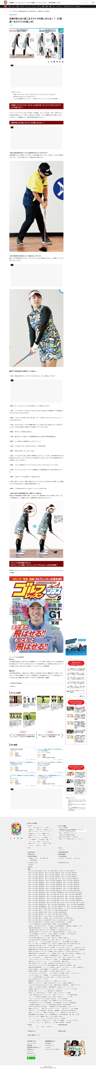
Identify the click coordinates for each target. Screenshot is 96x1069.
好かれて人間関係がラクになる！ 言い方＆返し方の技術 (60, 1000)
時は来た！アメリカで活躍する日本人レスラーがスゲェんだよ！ (72, 838)
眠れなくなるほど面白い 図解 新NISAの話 (75, 906)
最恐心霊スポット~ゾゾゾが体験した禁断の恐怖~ (55, 1022)
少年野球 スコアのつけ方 (75, 985)
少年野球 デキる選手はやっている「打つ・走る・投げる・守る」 (42, 989)
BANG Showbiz (62, 1031)
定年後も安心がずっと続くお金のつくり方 (69, 1012)
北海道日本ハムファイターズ (34, 833)
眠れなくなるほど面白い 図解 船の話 (69, 874)
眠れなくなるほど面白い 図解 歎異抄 (69, 876)
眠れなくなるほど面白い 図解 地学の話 (71, 884)
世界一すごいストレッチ (72, 939)
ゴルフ (13, 6)
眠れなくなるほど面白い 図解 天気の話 (54, 886)
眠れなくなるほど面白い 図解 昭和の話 (54, 882)
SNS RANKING (49, 1026)
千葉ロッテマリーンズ (47, 835)
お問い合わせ (30, 1053)
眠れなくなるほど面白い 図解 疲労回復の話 (76, 908)
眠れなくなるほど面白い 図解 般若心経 (71, 886)
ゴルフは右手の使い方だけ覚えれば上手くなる (59, 975)
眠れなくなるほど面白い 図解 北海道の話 (37, 902)
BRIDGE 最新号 (62, 854)
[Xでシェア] (48, 62)
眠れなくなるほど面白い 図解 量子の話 (71, 888)
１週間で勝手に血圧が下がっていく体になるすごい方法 (40, 931)
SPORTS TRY (61, 858)
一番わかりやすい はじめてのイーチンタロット (50, 1008)
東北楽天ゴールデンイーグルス (35, 835)
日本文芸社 (31, 864)
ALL (5, 6)
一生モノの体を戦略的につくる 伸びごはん (37, 933)
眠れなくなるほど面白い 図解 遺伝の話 (36, 880)
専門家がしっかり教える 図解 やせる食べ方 (37, 926)
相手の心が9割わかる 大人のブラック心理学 (38, 963)
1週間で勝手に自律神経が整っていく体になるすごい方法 (64, 931)
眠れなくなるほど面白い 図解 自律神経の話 (57, 912)
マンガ (33, 6)
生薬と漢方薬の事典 (64, 1014)
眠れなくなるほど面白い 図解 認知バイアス (57, 908)
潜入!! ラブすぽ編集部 (63, 827)
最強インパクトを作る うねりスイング (74, 973)
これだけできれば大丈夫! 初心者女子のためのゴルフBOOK (40, 985)
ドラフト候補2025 (41, 839)
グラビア (22, 6)
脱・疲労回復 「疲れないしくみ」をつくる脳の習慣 (39, 935)
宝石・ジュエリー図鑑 (33, 943)
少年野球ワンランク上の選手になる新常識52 (38, 987)
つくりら (47, 1047)
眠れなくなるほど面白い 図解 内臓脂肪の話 (37, 906)
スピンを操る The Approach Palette (62, 977)
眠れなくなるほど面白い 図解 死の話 (52, 872)
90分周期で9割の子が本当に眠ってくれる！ (37, 945)
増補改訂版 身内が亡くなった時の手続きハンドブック (40, 953)
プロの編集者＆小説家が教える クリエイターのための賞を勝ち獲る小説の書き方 (45, 1004)
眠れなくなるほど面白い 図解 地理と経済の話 (58, 910)
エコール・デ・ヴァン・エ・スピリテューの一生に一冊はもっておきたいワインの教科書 (47, 1018)
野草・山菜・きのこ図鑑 (74, 1014)
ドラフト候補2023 (44, 837)
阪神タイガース (49, 827)
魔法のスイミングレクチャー (59, 994)
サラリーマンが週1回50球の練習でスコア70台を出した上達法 (41, 977)
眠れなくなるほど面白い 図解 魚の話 (36, 872)
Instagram (77, 6)
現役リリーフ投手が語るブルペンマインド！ (68, 833)
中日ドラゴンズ (39, 829)
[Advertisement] (36, 76)
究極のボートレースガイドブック (35, 1012)
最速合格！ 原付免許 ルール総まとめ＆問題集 (38, 971)
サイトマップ (30, 1051)
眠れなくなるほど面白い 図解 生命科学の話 (37, 904)
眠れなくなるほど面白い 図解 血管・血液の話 (38, 912)
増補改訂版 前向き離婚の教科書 (35, 967)
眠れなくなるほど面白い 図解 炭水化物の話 (57, 906)
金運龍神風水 (57, 1010)
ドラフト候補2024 (32, 839)
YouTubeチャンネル (69, 6)
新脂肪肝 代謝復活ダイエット (57, 935)
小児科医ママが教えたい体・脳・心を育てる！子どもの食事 (60, 945)
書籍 (47, 6)
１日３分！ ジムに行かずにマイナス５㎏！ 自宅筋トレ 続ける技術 (42, 998)
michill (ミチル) (31, 1031)
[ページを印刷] (62, 62)
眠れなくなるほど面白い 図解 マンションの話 (38, 916)
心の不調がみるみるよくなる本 (50, 957)
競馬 (18, 6)
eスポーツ (39, 843)
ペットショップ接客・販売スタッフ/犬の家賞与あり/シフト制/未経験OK (49, 749)
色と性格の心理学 (56, 961)
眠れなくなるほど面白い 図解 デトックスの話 (38, 910)
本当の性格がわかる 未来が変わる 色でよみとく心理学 (59, 963)
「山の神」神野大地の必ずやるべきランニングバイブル (40, 994)
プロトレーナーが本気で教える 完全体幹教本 (38, 996)
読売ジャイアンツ (40, 827)
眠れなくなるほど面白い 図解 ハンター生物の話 (38, 918)
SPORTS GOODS (76, 858)
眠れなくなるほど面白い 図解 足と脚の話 (71, 890)
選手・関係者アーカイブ (34, 1035)
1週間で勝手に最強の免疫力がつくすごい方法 (38, 928)
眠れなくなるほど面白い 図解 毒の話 (69, 872)
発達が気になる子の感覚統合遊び (78, 949)
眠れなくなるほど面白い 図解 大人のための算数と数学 (61, 918)
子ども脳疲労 (50, 951)
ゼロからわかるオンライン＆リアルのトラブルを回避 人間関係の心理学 (43, 965)
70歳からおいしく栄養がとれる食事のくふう (61, 937)
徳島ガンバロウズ (32, 843)
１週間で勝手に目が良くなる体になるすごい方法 (39, 929)
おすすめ (30, 867)
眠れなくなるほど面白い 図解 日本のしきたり (38, 914)
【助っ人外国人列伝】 (43, 858)
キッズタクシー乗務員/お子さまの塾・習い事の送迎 (22, 776)
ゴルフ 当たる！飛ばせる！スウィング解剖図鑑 (38, 975)
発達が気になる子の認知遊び (64, 949)
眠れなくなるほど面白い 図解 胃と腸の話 (37, 892)
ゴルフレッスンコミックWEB (51, 1049)
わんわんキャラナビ (72, 1006)
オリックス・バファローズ (45, 831)
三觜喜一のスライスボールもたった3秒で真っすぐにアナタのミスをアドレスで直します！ (34, 94)
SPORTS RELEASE (62, 1025)
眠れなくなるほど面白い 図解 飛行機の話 (73, 900)
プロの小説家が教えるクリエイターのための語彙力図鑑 (40, 1002)
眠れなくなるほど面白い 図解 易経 (36, 870)
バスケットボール (32, 841)
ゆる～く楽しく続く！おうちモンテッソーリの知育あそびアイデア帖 (71, 947)
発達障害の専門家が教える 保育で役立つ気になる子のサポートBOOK (43, 949)
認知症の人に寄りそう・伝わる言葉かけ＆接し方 (39, 955)
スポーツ (30, 826)
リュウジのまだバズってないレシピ (36, 1022)
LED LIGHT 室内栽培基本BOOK (51, 1014)
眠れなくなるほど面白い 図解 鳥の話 (36, 874)
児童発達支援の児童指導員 (16, 749)
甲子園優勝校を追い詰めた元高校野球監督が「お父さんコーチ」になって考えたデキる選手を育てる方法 (72, 830)
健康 (50, 6)
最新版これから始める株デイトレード (51, 1012)
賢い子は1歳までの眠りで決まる (74, 943)
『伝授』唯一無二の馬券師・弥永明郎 (66, 835)
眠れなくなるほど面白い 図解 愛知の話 (70, 878)
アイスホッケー (32, 845)
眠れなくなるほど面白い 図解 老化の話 (54, 890)
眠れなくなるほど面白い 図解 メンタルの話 (56, 902)
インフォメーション (20, 2)
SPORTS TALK (31, 852)
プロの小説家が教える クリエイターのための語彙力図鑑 (64, 1002)
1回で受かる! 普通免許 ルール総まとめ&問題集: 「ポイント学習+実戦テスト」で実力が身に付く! (48, 969)
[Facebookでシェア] (51, 62)
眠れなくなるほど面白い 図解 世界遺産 (54, 884)
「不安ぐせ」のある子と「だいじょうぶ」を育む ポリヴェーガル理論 (43, 959)
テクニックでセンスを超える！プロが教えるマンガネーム (40, 1020)
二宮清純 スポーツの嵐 (33, 858)
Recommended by (76, 696)
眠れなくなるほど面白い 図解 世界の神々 (37, 898)
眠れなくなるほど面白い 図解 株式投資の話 (57, 904)
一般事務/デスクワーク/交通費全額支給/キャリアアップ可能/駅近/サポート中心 (49, 776)
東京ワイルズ (39, 845)
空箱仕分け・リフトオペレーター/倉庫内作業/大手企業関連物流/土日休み (21, 763)
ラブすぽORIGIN (62, 856)
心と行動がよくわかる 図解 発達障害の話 (56, 926)
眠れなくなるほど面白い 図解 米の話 (67, 870)
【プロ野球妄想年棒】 (33, 860)
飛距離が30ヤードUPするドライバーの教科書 (38, 983)
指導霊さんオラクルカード (34, 1008)
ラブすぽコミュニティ (63, 862)
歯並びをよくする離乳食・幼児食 (59, 943)
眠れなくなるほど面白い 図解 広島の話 (36, 888)
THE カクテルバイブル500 (34, 1016)
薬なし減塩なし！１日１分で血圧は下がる (67, 933)
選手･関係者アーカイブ (54, 2)
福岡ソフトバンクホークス (34, 837)
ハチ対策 (42, 1026)
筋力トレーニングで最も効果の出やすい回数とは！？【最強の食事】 (49, 735)
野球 (10, 6)
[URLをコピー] (60, 62)
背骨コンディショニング (61, 939)
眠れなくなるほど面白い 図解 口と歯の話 (73, 892)
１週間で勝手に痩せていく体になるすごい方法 (58, 928)
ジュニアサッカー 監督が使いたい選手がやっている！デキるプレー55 (57, 967)
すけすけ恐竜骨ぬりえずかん (45, 943)
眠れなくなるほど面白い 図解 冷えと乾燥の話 (58, 914)
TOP (10, 11)
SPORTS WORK (68, 858)
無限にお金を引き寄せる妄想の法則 (68, 1010)
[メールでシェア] (57, 62)
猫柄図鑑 (42, 1016)
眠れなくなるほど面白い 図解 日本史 (36, 878)
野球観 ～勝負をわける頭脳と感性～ (61, 985)
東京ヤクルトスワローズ (34, 831)
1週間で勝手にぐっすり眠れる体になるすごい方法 (60, 929)
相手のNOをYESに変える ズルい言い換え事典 (38, 1000)
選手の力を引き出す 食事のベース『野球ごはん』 (69, 837)
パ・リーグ (37, 1028)
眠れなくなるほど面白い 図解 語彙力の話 (37, 896)
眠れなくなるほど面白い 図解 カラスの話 (55, 894)
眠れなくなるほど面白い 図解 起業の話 (54, 880)
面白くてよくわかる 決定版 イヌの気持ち (54, 1016)
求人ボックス (33, 759)
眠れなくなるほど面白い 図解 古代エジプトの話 (58, 916)
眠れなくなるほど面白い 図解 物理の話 (54, 888)
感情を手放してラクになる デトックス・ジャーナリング (40, 961)
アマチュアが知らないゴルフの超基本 (57, 973)
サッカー (30, 827)
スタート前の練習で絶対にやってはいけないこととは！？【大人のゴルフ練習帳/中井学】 (24, 735)
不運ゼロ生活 (50, 1010)
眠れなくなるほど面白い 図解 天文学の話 (55, 898)
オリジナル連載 (31, 2)
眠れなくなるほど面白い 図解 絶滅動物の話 (76, 904)
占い (54, 6)
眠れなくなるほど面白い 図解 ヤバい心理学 (75, 902)
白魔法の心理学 (65, 961)
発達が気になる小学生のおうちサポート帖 (37, 951)
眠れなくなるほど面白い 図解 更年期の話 (73, 894)
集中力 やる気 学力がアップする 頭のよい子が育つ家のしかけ (67, 951)
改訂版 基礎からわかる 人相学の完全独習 (57, 1006)
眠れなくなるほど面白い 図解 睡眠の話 (36, 884)
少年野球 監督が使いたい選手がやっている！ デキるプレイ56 (60, 987)
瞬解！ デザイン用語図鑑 (59, 1020)
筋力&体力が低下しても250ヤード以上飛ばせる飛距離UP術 (61, 983)
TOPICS (30, 1025)
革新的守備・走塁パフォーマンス (35, 990)
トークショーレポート (41, 2)
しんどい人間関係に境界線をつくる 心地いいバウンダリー (71, 959)
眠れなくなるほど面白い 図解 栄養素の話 (55, 892)
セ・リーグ (31, 1028)
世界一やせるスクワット (34, 941)
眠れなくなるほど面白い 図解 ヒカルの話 (55, 900)
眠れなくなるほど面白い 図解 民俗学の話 (73, 898)
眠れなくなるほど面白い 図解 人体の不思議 (37, 908)
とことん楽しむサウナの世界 (71, 1020)
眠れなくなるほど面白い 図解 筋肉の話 (71, 880)
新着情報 (11, 2)
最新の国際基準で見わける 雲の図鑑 (36, 1014)
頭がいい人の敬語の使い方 (78, 967)
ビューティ (28, 6)
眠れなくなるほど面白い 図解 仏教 (51, 870)
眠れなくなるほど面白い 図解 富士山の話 (73, 896)
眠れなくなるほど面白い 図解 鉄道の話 (36, 886)
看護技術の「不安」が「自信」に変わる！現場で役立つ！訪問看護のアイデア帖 (68, 953)
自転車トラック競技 (47, 843)
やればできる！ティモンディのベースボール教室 (67, 989)
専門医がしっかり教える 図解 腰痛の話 (61, 924)
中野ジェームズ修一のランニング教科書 (62, 992)
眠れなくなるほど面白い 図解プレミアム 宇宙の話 (63, 920)
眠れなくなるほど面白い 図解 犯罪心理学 (37, 900)
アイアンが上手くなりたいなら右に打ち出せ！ (38, 973)
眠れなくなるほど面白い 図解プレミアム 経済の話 (61, 922)
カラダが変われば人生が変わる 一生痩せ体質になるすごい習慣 (41, 939)
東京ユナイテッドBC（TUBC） (43, 841)
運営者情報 (29, 1045)
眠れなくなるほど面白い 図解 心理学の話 (55, 896)
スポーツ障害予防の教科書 (71, 994)
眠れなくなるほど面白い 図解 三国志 (52, 876)
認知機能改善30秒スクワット (56, 955)
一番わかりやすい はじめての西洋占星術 (37, 1010)
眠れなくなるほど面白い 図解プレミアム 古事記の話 (39, 922)
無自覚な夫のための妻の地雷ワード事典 (67, 965)
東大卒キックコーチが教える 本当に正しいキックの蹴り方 (40, 992)
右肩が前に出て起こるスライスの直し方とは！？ (24, 96)
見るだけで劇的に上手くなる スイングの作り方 (38, 979)
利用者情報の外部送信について (34, 1047)
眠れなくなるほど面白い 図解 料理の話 (36, 890)
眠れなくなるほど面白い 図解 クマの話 (53, 878)
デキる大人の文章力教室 (62, 998)
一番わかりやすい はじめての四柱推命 (70, 1008)
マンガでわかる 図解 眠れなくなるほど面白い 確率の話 (40, 924)
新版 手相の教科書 (67, 1004)
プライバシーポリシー (32, 1043)
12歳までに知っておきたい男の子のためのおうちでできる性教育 (42, 947)
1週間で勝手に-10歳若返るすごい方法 (74, 926)
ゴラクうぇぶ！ (62, 849)
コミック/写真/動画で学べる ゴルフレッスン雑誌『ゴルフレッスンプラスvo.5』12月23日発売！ (36, 98)
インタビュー (59, 6)
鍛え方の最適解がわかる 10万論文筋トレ (71, 941)
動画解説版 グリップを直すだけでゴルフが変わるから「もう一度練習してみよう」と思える (47, 981)
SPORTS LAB (15, 11)
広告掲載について (31, 1049)
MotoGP (45, 845)
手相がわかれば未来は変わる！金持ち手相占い (38, 1006)
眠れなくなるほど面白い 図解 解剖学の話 (37, 894)
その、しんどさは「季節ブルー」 (35, 957)
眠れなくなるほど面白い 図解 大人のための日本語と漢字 (40, 920)
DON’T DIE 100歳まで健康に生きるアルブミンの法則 (39, 937)
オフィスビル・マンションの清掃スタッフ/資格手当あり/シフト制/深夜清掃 (49, 763)
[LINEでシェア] (54, 62)
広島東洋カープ (32, 829)
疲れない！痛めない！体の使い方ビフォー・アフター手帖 (60, 996)
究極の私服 (68, 1022)
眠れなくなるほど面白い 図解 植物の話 (71, 882)
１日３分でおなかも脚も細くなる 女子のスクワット (50, 941)
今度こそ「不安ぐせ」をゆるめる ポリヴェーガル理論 (69, 957)
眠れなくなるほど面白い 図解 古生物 (36, 876)
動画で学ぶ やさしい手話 (69, 955)
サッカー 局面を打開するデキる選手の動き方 (53, 990)
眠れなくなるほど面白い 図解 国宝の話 (36, 882)
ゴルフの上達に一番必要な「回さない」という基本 (59, 971)
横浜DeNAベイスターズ (49, 829)
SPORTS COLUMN (32, 856)
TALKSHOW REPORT (63, 852)
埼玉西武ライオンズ (46, 833)
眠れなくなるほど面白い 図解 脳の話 (52, 874)
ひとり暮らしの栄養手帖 (53, 933)
